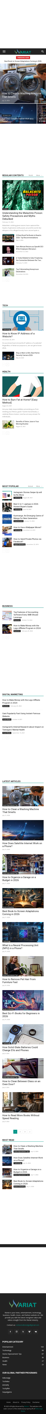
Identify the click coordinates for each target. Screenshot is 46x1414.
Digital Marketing (19, 544)
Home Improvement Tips (10, 90)
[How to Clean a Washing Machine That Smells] (23, 83)
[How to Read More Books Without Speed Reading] (23, 1102)
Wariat (26, 1406)
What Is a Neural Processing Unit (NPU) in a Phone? (20, 947)
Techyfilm (6, 1388)
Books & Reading (8, 907)
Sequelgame (7, 1392)
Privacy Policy (25, 1402)
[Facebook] (10, 1331)
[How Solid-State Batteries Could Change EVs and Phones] (23, 1034)
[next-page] (7, 280)
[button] (4, 51)
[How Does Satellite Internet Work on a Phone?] (18, 117)
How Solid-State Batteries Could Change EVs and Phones (20, 1049)
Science (5, 209)
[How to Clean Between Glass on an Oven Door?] (23, 1068)
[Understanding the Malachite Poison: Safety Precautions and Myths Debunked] (23, 195)
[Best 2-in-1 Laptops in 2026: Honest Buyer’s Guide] (7, 507)
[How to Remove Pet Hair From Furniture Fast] (23, 966)
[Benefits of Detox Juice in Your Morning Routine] (8, 424)
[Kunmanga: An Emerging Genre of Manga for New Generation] (7, 519)
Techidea (5, 1381)
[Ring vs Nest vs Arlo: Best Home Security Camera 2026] (8, 356)
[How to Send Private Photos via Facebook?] (7, 542)
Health (5, 396)
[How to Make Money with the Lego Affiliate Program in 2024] (7, 629)
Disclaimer (36, 1402)
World (31, 175)
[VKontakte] (35, 1331)
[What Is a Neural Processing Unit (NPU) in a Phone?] (23, 932)
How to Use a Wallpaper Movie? (27, 527)
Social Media (7, 719)
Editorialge (6, 1378)
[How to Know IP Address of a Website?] (23, 320)
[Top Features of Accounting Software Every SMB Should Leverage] (7, 615)
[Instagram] (16, 1331)
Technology (7, 115)
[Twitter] (23, 1331)
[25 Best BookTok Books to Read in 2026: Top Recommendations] (8, 238)
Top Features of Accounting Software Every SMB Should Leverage (26, 614)
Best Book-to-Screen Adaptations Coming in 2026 (23, 61)
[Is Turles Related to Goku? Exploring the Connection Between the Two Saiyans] (8, 261)
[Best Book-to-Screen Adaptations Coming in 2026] (23, 898)
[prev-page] (3, 280)
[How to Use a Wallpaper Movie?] (7, 530)
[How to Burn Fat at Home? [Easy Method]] (23, 386)
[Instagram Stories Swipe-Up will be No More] (7, 495)
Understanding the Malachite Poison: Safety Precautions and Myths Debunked (22, 216)
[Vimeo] (29, 1331)
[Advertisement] (23, 24)
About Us (16, 1402)
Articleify (5, 1385)
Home (8, 1402)
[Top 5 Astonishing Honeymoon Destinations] (8, 272)
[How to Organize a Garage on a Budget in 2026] (23, 864)
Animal (30, 486)
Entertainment (18, 521)
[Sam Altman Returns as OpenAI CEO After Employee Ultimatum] (8, 249)
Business (17, 620)
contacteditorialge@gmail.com (27, 1325)
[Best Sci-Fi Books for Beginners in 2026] (23, 1000)
